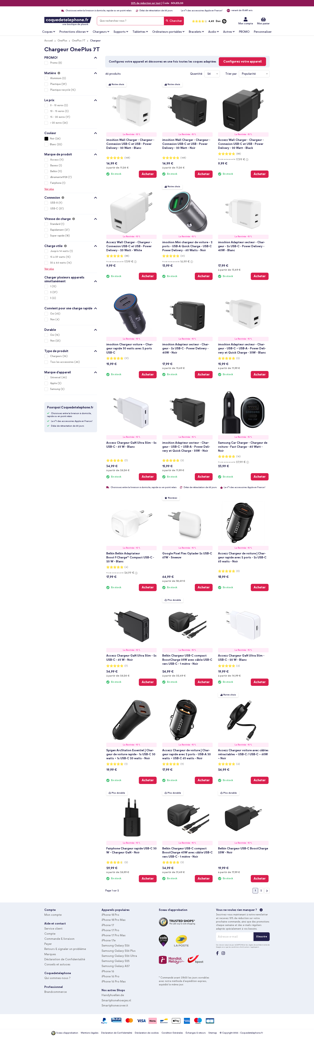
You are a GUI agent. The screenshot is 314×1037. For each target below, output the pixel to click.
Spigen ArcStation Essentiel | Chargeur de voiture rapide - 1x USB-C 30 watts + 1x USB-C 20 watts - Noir (130, 754)
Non (52, 319)
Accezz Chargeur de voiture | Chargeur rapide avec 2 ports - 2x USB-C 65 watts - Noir (242, 557)
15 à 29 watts (58, 256)
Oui (52, 313)
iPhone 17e (109, 940)
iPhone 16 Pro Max (114, 981)
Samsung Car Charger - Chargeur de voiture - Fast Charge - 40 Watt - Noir (242, 447)
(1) (126, 764)
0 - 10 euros (57, 105)
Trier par (231, 74)
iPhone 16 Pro (110, 976)
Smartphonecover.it (115, 1005)
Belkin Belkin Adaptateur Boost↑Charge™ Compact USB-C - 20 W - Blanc (130, 557)
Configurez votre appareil (242, 61)
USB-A (54, 202)
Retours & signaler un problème (65, 949)
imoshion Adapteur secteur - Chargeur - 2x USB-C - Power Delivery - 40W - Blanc (241, 246)
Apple (54, 383)
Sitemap (212, 1033)
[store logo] (67, 21)
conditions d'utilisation (240, 947)
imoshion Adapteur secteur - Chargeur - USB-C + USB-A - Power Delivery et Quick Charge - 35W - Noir (186, 447)
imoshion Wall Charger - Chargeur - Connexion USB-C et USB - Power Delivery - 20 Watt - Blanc (130, 144)
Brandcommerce (55, 992)
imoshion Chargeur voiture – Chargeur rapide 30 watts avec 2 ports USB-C (129, 348)
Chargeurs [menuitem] (100, 32)
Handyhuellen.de (113, 995)
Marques (50, 954)
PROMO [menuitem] (244, 32)
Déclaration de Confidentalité (64, 959)
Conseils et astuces (57, 964)
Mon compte (245, 23)
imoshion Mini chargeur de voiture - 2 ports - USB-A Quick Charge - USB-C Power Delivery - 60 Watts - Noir (187, 246)
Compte (49, 934)
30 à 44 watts (58, 262)
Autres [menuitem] (227, 32)
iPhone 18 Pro (110, 915)
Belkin (54, 171)
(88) (238, 154)
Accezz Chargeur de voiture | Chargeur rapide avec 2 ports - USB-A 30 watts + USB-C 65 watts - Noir (186, 754)
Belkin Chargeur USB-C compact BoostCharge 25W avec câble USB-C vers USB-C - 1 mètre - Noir (187, 659)
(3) (238, 358)
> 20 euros (56, 122)
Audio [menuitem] (212, 32)
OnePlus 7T (78, 40)
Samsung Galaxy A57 (116, 966)
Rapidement (57, 229)
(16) (238, 456)
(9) (238, 571)
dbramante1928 (59, 177)
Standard (55, 224)
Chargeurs (56, 356)
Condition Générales (172, 1033)
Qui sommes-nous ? (57, 978)
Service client (53, 928)
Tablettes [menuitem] (138, 32)
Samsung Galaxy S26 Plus (119, 951)
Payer (48, 944)
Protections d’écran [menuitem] (72, 32)
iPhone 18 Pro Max (114, 920)
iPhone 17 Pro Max (114, 935)
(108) (127, 158)
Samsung (55, 389)
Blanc (53, 144)
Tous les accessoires (62, 362)
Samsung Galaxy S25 (115, 961)
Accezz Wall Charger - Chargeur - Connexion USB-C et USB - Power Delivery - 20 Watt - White (129, 246)
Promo (54, 62)
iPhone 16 (108, 971)
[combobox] (140, 21)
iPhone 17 (108, 925)
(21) (182, 256)
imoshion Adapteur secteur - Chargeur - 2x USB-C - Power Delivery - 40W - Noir (185, 348)
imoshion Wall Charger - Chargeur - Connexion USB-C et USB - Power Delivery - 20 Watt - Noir (186, 144)
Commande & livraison (59, 939)
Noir (52, 138)
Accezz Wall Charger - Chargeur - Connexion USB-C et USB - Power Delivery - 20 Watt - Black (241, 144)
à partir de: (117, 167)
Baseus (54, 165)
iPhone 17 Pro (110, 930)
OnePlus (62, 40)
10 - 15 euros (57, 111)
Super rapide (57, 235)
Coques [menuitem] (47, 32)
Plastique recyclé (60, 89)
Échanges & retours (196, 1033)
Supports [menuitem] (120, 32)
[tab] (70, 57)
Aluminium (56, 78)
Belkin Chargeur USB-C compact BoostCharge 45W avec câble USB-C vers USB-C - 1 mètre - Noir (187, 852)
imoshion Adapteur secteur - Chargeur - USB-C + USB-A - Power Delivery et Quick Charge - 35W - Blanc (242, 348)
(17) (126, 358)
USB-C (54, 208)
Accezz (54, 159)
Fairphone (56, 182)
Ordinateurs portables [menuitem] (167, 32)
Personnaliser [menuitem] (263, 32)
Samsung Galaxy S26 (116, 945)
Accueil (48, 40)
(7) (126, 460)
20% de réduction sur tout (146, 3)
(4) (126, 567)
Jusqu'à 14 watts (60, 251)
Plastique (55, 84)
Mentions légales (89, 1033)
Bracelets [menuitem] (195, 32)
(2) (126, 862)
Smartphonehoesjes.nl (116, 1000)
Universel (55, 377)
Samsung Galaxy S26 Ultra (119, 956)
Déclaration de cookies (147, 1033)
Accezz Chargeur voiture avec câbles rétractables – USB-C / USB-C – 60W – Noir (243, 754)
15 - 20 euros (58, 117)
